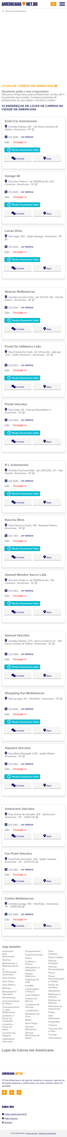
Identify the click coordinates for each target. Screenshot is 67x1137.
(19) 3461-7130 (16, 590)
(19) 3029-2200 (16, 192)
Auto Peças (8, 981)
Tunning (52, 1034)
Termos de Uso (31, 1133)
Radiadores (54, 990)
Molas (28, 1020)
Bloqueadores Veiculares (9, 992)
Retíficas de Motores (54, 1001)
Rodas (51, 1012)
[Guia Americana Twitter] (12, 1092)
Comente (20, 159)
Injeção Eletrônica (30, 974)
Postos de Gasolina (53, 986)
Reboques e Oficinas (54, 995)
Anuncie (8, 1122)
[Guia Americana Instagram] (20, 1092)
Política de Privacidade (47, 1133)
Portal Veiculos (16, 404)
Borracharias (8, 997)
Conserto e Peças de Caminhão (8, 1018)
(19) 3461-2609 (16, 869)
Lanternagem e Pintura (32, 990)
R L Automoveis (17, 465)
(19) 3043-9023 (16, 246)
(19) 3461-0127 (16, 764)
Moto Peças (31, 1023)
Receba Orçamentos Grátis (25, 150)
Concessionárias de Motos (10, 1002)
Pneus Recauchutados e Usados (56, 979)
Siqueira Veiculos (18, 748)
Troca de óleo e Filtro (55, 1029)
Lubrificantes (31, 1010)
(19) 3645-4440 (16, 709)
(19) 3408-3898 (16, 914)
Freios (28, 958)
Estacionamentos (34, 954)
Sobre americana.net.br (16, 1114)
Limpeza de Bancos (31, 999)
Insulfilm (29, 985)
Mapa (48, 159)
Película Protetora (53, 962)
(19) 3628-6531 (16, 481)
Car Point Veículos (19, 853)
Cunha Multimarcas (19, 898)
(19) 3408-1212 (16, 654)
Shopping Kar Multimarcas (25, 693)
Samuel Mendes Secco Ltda (26, 574)
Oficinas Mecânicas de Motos (32, 1035)
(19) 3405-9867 (16, 420)
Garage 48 (13, 176)
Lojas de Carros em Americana (28, 1050)
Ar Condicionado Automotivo (9, 972)
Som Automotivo (54, 1017)
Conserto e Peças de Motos (8, 1027)
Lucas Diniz (14, 230)
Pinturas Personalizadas (56, 968)
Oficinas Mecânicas (30, 1028)
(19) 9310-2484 (16, 365)
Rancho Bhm (15, 520)
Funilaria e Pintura (30, 962)
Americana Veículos (20, 808)
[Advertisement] (33, 46)
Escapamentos (32, 951)
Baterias (6, 988)
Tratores (52, 1025)
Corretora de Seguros (8, 1034)
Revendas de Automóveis (55, 1007)
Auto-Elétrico (8, 984)
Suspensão (54, 1021)
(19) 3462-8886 (16, 824)
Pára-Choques (53, 952)
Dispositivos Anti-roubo (8, 1040)
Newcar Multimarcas (20, 291)
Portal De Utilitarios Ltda (23, 346)
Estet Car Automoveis (21, 121)
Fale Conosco (11, 1118)
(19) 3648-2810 (16, 137)
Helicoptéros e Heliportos (32, 968)
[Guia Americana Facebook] (5, 1092)
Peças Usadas (55, 957)
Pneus (51, 972)
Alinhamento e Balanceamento (10, 964)
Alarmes (6, 960)
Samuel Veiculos (17, 635)
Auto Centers (9, 978)
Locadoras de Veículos (32, 1005)
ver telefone (27, 137)
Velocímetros (55, 1038)
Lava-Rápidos (32, 995)
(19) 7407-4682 (16, 535)
